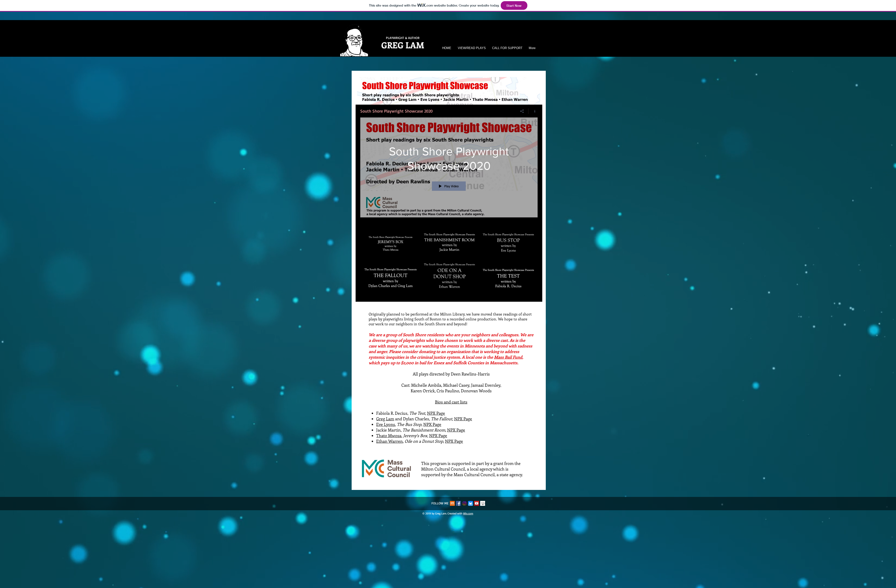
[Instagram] (464, 503)
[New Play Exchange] (452, 503)
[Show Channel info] (533, 111)
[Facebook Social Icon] (458, 503)
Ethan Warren (389, 441)
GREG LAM (402, 44)
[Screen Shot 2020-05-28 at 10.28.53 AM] (482, 503)
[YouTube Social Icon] (476, 503)
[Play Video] (390, 240)
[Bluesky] (470, 503)
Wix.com (468, 513)
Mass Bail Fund (508, 357)
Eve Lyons (385, 424)
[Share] (522, 111)
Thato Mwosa (388, 435)
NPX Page (436, 413)
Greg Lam (385, 419)
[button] (471, 48)
